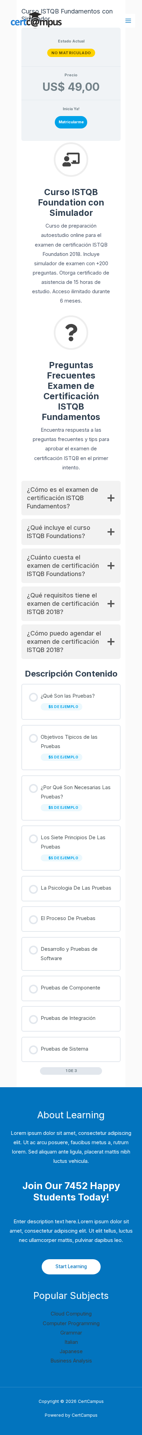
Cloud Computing (71, 1314)
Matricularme (71, 121)
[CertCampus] (35, 21)
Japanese (71, 1351)
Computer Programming (71, 1323)
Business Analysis (71, 1361)
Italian (71, 1342)
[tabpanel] (70, 408)
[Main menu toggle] (128, 21)
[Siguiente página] (98, 1071)
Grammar (71, 1333)
